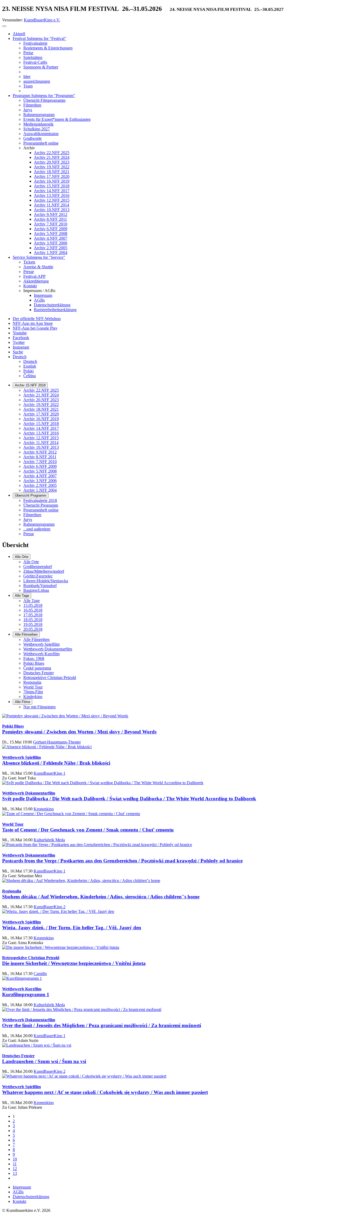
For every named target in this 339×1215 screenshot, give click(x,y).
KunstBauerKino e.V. (42, 20)
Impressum (22, 1187)
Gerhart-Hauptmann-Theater (57, 742)
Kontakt (19, 1201)
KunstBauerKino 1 (49, 773)
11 (15, 1164)
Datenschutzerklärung (31, 1196)
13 (15, 1173)
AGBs (18, 1192)
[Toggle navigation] (4, 26)
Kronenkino (44, 809)
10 (15, 1159)
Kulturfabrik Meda (49, 840)
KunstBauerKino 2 (49, 906)
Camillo (40, 973)
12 (15, 1168)
